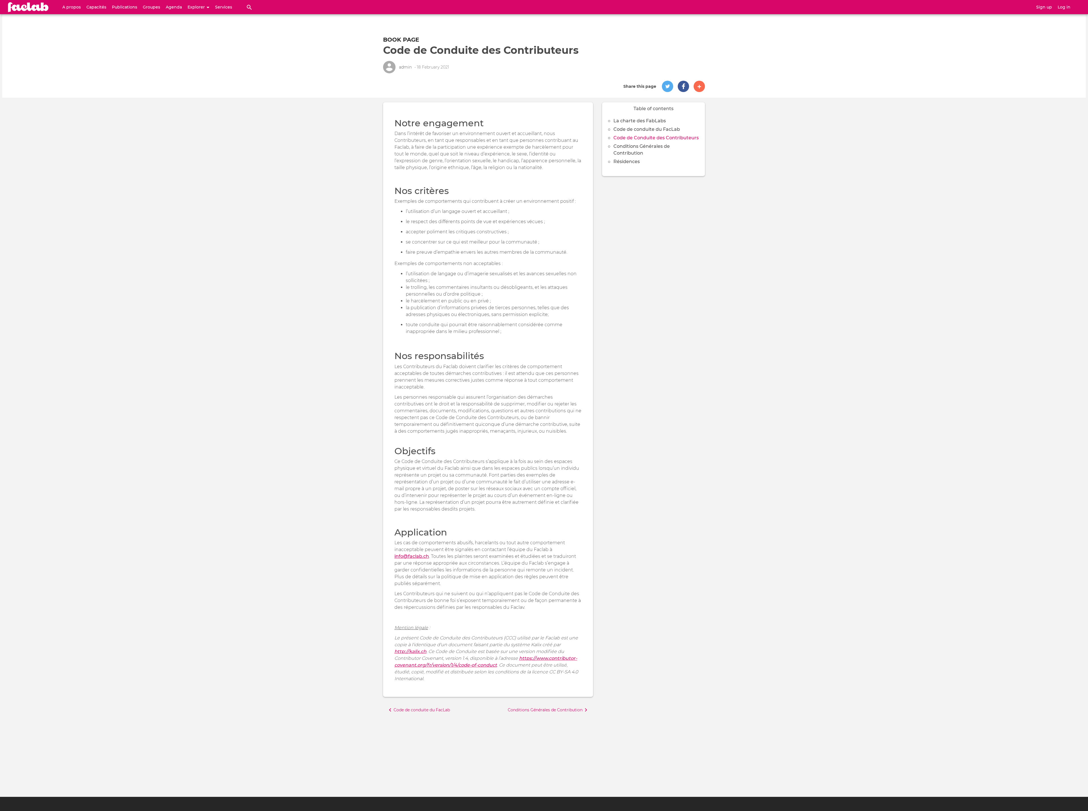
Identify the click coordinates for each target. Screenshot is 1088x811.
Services (223, 7)
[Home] (28, 7)
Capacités (96, 7)
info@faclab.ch (411, 556)
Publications (124, 7)
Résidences (626, 161)
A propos (71, 7)
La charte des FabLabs (639, 120)
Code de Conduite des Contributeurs (656, 137)
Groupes (151, 7)
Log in (1064, 7)
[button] (667, 86)
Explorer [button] (197, 7)
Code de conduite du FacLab (646, 129)
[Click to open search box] (249, 7)
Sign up (1044, 7)
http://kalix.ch (410, 651)
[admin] (389, 67)
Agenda (174, 7)
